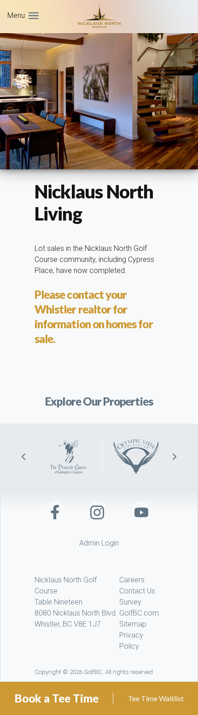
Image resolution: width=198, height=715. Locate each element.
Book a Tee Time (57, 698)
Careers (132, 579)
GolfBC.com (139, 613)
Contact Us (137, 591)
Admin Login (99, 543)
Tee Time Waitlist (156, 698)
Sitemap (132, 624)
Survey (130, 602)
